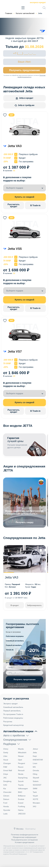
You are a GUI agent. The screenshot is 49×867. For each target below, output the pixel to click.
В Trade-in (35, 205)
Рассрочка (7, 721)
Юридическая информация (24, 837)
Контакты (30, 829)
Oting (35, 774)
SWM (35, 788)
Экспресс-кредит (38, 2)
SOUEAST (37, 785)
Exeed (20, 803)
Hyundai (6, 810)
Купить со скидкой (24, 197)
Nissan (21, 756)
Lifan (5, 756)
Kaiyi (35, 756)
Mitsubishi (22, 752)
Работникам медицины (15, 636)
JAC (5, 778)
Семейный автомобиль (15, 641)
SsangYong (22, 778)
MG (34, 767)
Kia (4, 788)
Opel (20, 760)
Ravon (20, 767)
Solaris (35, 781)
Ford (5, 803)
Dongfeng (7, 781)
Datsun (6, 799)
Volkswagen (23, 788)
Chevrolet (7, 792)
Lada (5, 814)
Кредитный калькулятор (13, 725)
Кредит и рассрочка (16, 698)
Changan (7, 763)
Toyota (21, 785)
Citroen (6, 796)
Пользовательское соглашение (24, 840)
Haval (5, 760)
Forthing (21, 806)
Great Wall (7, 770)
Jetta (35, 752)
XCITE (35, 799)
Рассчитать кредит (14, 205)
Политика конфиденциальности (24, 835)
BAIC (20, 792)
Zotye (5, 774)
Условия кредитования (24, 842)
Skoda (20, 774)
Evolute (21, 799)
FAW (5, 767)
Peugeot (21, 763)
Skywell (36, 778)
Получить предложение (24, 70)
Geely (5, 752)
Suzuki (21, 781)
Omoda (36, 770)
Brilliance (21, 796)
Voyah (35, 796)
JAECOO (21, 814)
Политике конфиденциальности (18, 686)
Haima (20, 810)
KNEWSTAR (38, 760)
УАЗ (34, 806)
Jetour (35, 749)
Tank (35, 792)
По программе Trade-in (13, 714)
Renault (21, 770)
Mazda (21, 749)
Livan (35, 763)
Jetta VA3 (11, 577)
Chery (5, 749)
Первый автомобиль (14, 645)
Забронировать (34, 605)
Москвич (36, 803)
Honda (6, 806)
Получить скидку (24, 522)
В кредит (15, 605)
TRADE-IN (9, 650)
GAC (5, 785)
